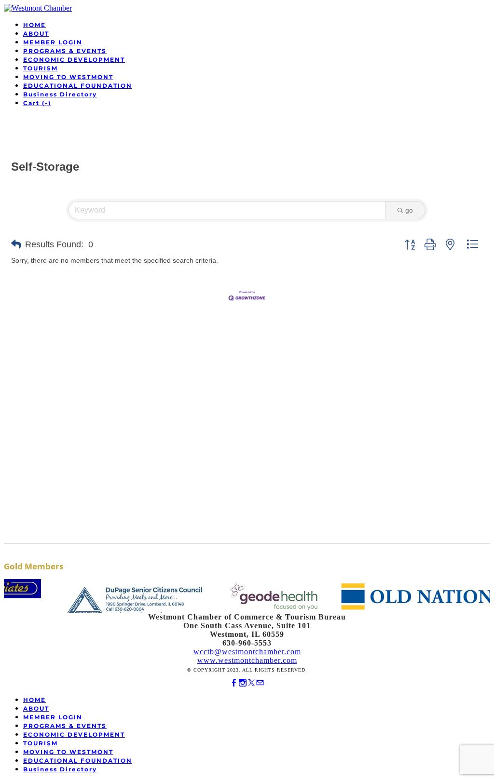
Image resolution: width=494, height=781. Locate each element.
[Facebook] (234, 683)
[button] (16, 244)
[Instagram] (243, 683)
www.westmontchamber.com (247, 660)
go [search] (409, 210)
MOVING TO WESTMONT (68, 77)
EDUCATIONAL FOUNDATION (77, 85)
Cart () (37, 103)
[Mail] (260, 683)
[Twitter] (251, 683)
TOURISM (40, 68)
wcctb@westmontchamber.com (247, 651)
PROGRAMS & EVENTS (65, 50)
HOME (34, 24)
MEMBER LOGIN (52, 42)
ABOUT (36, 33)
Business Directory (60, 94)
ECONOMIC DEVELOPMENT (74, 59)
